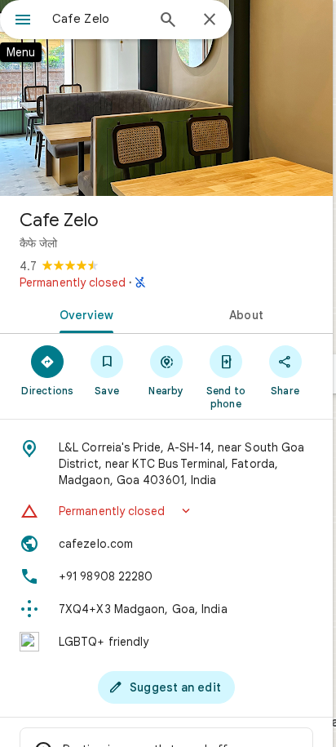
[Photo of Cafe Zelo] (166, 98)
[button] (166, 511)
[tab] (83, 313)
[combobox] (98, 19)
